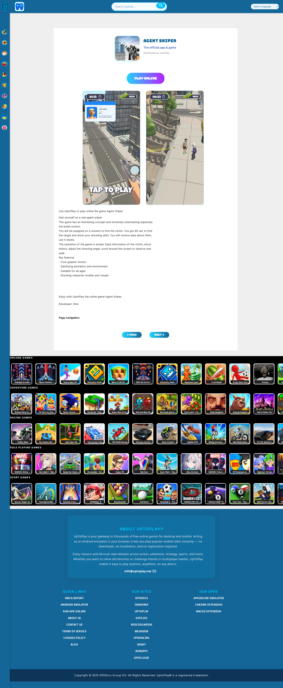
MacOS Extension (208, 611)
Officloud (141, 657)
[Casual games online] (5, 63)
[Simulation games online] (5, 85)
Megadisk (141, 631)
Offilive (141, 618)
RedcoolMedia (141, 624)
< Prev (132, 334)
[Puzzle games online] (5, 74)
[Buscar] (160, 5)
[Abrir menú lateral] (5, 6)
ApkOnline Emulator (208, 598)
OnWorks (141, 604)
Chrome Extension (208, 604)
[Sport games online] (5, 95)
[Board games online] (5, 53)
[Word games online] (5, 117)
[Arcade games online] (5, 42)
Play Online (145, 78)
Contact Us (74, 624)
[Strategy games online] (5, 106)
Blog (74, 644)
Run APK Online (74, 611)
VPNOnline (142, 637)
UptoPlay (141, 611)
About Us (74, 618)
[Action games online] (5, 32)
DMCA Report (74, 598)
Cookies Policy (74, 637)
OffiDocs (141, 598)
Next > (159, 334)
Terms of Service (74, 631)
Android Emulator (74, 604)
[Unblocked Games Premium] (5, 127)
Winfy (141, 644)
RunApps (141, 651)
